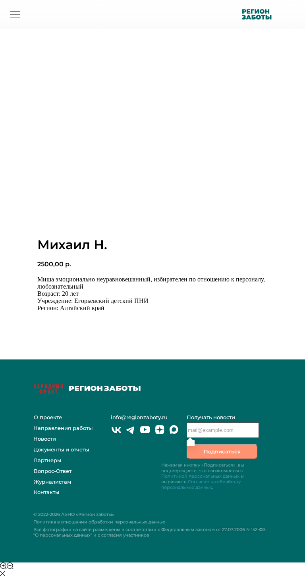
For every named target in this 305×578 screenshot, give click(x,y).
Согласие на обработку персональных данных (201, 484)
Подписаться (222, 451)
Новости (44, 438)
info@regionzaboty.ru (139, 417)
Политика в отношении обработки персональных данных (99, 522)
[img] (15, 14)
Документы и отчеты (61, 449)
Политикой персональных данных (200, 476)
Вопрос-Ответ (52, 471)
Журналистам (52, 481)
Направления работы (63, 428)
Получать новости (211, 417)
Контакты (46, 492)
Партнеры (47, 460)
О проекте (48, 417)
